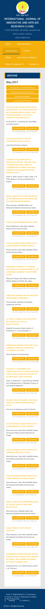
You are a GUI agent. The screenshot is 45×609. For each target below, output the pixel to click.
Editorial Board (23, 44)
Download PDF (19, 128)
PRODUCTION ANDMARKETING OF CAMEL (22, 222)
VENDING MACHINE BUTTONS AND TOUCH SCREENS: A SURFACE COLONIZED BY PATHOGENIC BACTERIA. (22, 347)
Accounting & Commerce (22, 101)
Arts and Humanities (22, 96)
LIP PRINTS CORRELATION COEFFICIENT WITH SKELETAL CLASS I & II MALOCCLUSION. (21, 321)
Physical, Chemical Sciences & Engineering (22, 92)
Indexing (12, 600)
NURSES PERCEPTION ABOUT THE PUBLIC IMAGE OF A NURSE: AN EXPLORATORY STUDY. (22, 402)
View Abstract (32, 128)
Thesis (8, 57)
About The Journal (13, 64)
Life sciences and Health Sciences (22, 88)
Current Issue (11, 51)
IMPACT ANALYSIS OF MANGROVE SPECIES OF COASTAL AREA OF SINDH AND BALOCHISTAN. (22, 504)
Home (8, 44)
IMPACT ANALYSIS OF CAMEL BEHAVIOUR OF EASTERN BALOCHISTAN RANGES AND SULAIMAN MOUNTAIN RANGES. (22, 198)
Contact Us (33, 64)
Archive (26, 51)
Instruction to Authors (27, 57)
